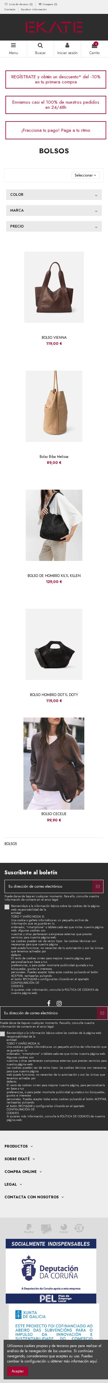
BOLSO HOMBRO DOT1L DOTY (54, 695)
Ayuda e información (34, 9)
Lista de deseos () (21, 4)
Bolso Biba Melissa (54, 456)
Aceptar (18, 1371)
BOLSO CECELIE (54, 814)
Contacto (10, 9)
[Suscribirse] (97, 886)
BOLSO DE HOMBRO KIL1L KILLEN (54, 575)
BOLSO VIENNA (54, 337)
